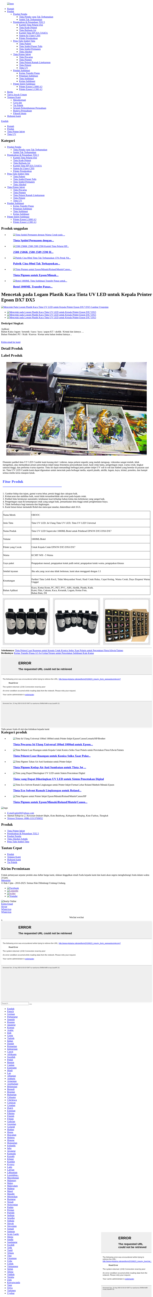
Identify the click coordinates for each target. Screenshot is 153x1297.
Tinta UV (23, 67)
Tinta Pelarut (25, 65)
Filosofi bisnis (19, 113)
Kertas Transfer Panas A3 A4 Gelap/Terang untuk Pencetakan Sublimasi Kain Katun (54, 653)
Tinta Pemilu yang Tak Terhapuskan (36, 17)
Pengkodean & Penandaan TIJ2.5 (29, 22)
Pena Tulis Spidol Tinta (24, 41)
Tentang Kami (14, 97)
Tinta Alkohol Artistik (17, 839)
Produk (10, 11)
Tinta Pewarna (26, 57)
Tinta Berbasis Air (27, 30)
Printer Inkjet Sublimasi (24, 84)
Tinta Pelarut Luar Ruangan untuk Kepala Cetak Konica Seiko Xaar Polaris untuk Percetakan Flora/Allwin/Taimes (69, 650)
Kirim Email (7, 904)
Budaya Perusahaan (22, 110)
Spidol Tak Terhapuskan (30, 19)
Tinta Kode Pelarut (28, 27)
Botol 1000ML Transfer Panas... (33, 286)
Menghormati (19, 100)
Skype (4, 906)
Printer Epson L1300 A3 (30, 89)
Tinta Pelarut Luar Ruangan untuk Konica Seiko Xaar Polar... (52, 755)
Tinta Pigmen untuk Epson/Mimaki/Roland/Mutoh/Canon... (50, 802)
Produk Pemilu (20, 14)
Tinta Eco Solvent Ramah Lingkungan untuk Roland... (47, 790)
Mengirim (5, 880)
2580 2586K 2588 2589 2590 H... (33, 252)
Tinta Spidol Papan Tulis (30, 46)
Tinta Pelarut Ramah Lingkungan (35, 62)
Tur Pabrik (18, 105)
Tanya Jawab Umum (17, 94)
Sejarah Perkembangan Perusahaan (29, 108)
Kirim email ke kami (10, 342)
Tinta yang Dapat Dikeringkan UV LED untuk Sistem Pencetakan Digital (58, 779)
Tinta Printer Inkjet (22, 54)
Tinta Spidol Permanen (30, 49)
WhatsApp (6, 909)
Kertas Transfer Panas (29, 73)
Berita (10, 92)
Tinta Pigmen (25, 59)
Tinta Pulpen (25, 43)
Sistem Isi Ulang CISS (29, 35)
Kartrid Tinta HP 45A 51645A (33, 33)
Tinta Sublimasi (26, 78)
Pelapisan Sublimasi (28, 76)
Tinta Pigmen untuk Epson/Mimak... (36, 275)
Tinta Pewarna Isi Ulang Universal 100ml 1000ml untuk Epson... (53, 744)
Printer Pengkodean (28, 38)
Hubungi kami (14, 116)
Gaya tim (17, 102)
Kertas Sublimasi (27, 81)
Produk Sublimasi (21, 70)
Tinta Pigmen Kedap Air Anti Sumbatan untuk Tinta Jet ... (49, 767)
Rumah (10, 8)
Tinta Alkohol (25, 51)
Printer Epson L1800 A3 (30, 86)
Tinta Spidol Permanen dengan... (33, 240)
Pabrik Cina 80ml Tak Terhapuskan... (36, 263)
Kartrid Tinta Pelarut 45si (31, 25)
